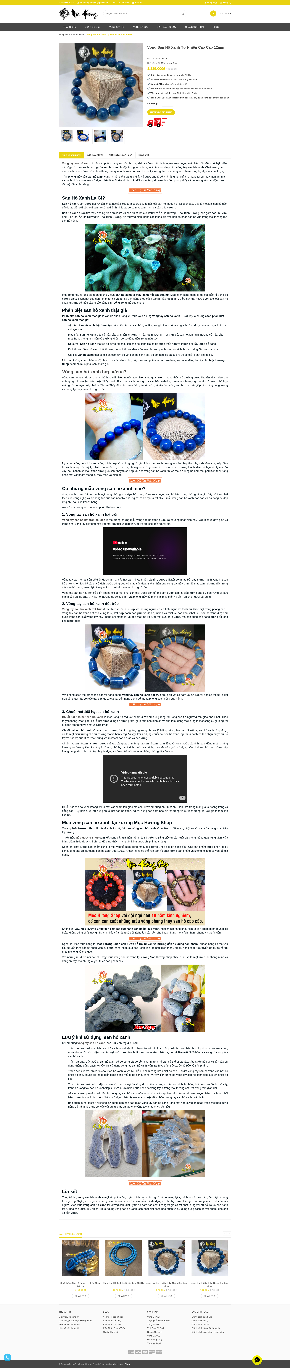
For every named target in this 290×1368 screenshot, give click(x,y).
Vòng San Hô (116, 27)
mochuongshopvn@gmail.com (93, 2)
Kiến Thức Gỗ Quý (112, 1320)
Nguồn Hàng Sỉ (110, 1332)
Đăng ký (227, 2)
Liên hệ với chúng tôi (69, 1328)
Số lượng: (152, 103)
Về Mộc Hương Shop (113, 1317)
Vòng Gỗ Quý (92, 27)
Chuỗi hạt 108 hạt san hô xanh (82, 717)
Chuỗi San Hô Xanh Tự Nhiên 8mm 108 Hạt (124, 1283)
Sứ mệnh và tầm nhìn (69, 1324)
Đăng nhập (211, 2)
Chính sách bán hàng (202, 1317)
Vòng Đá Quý (140, 27)
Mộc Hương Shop (169, 63)
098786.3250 (67, 2)
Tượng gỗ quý (154, 1343)
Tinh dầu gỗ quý (166, 27)
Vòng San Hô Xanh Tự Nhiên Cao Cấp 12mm (209, 1284)
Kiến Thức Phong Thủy (114, 1328)
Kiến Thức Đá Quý (112, 1324)
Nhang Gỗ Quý (154, 1332)
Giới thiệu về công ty (69, 1317)
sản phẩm (224, 13)
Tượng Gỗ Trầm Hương (158, 1320)
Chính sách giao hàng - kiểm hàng (208, 1332)
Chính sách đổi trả (200, 1324)
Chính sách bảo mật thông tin (206, 1328)
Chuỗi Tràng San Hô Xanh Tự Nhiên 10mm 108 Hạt (80, 1284)
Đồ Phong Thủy (154, 1339)
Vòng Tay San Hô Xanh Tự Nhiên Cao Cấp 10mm (166, 1284)
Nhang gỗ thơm (194, 27)
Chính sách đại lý (200, 1320)
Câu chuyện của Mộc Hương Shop (75, 1320)
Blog (216, 27)
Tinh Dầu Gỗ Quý (155, 1328)
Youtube (139, 2)
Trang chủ (69, 27)
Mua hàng (80, 1296)
